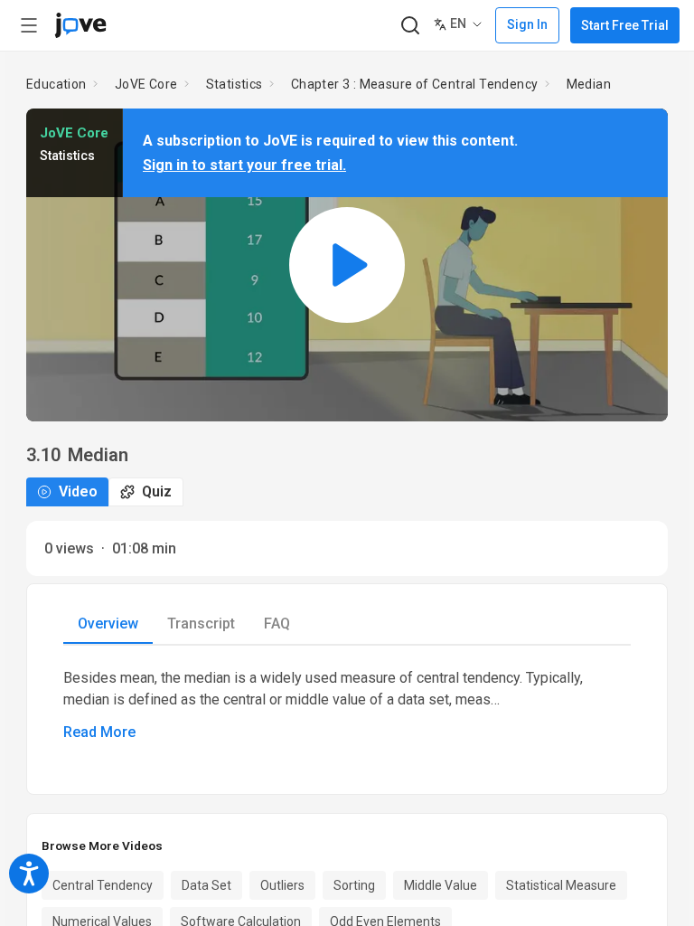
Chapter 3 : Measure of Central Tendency (415, 84)
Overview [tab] (108, 623)
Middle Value (440, 885)
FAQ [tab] (277, 623)
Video (78, 491)
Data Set (206, 885)
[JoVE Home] (80, 25)
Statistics (234, 84)
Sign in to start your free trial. (244, 165)
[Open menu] (28, 25)
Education (56, 84)
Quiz (157, 491)
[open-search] (410, 26)
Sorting (354, 885)
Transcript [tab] (201, 623)
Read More (99, 732)
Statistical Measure (561, 885)
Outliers (282, 885)
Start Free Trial (625, 25)
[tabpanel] (347, 705)
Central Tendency (102, 885)
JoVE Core (146, 84)
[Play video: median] (347, 264)
